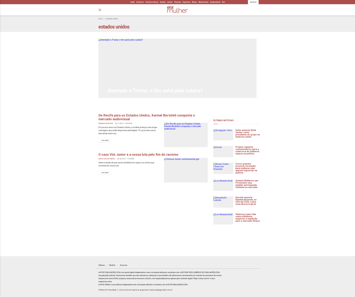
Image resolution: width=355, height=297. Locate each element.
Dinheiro (140, 2)
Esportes (186, 2)
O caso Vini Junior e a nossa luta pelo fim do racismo (138, 154)
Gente (170, 2)
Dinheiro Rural (152, 2)
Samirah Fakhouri (105, 123)
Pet (223, 2)
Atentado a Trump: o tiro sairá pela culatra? (155, 91)
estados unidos (112, 19)
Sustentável (215, 2)
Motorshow (203, 2)
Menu (194, 2)
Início (100, 19)
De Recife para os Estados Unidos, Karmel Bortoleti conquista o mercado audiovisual (146, 117)
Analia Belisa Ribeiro (106, 159)
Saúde (163, 2)
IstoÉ (132, 2)
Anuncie (253, 2)
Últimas (101, 265)
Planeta (177, 2)
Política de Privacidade (107, 290)
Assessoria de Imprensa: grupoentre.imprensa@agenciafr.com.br (145, 290)
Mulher (112, 265)
